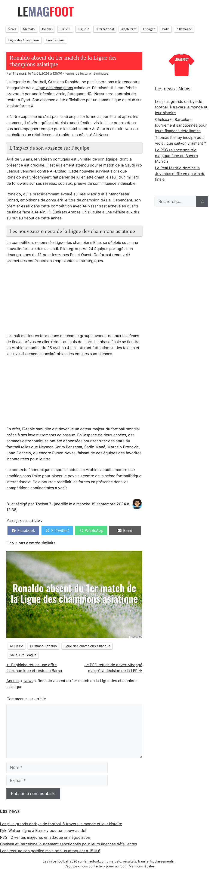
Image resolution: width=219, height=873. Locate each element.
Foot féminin (55, 40)
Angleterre (128, 29)
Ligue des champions (54, 88)
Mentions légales (142, 866)
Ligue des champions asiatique (87, 646)
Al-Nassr (16, 646)
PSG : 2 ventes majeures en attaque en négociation (45, 837)
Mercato (29, 29)
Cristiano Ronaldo (43, 646)
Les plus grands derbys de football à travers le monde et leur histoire (181, 107)
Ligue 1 (65, 29)
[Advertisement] (74, 301)
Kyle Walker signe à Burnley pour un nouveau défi (43, 830)
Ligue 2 (83, 29)
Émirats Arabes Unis (71, 212)
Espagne (149, 29)
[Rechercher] (202, 201)
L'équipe (71, 866)
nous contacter (91, 866)
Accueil (12, 680)
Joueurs (47, 29)
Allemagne (184, 29)
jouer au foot (116, 866)
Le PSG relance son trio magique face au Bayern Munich (176, 156)
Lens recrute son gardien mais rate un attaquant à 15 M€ (50, 851)
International (105, 29)
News (12, 29)
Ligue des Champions (23, 40)
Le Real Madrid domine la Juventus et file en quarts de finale (180, 174)
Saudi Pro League (23, 655)
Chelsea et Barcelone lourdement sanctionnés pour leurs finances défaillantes (181, 125)
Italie (165, 29)
